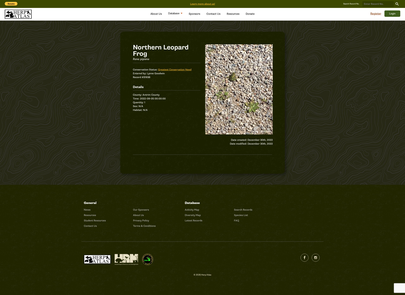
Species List (241, 215)
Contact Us (213, 14)
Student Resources (95, 220)
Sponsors (194, 14)
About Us (156, 14)
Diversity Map (193, 215)
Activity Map (192, 209)
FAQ (236, 220)
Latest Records (193, 220)
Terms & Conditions (144, 226)
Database (174, 13)
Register (375, 13)
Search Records (243, 209)
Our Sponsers (141, 209)
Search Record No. (351, 4)
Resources (233, 14)
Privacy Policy (141, 220)
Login (392, 13)
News (87, 209)
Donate (250, 14)
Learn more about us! (202, 4)
